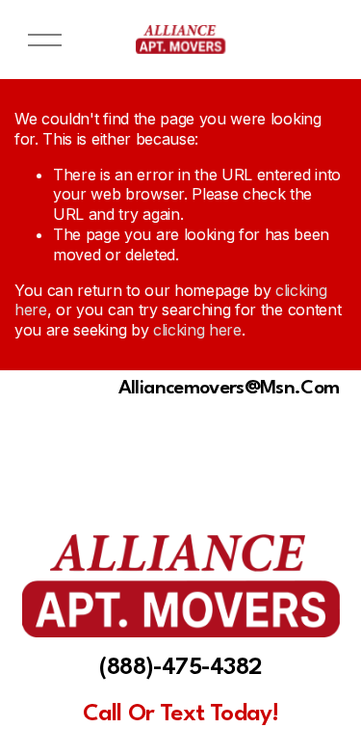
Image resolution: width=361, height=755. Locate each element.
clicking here (197, 329)
